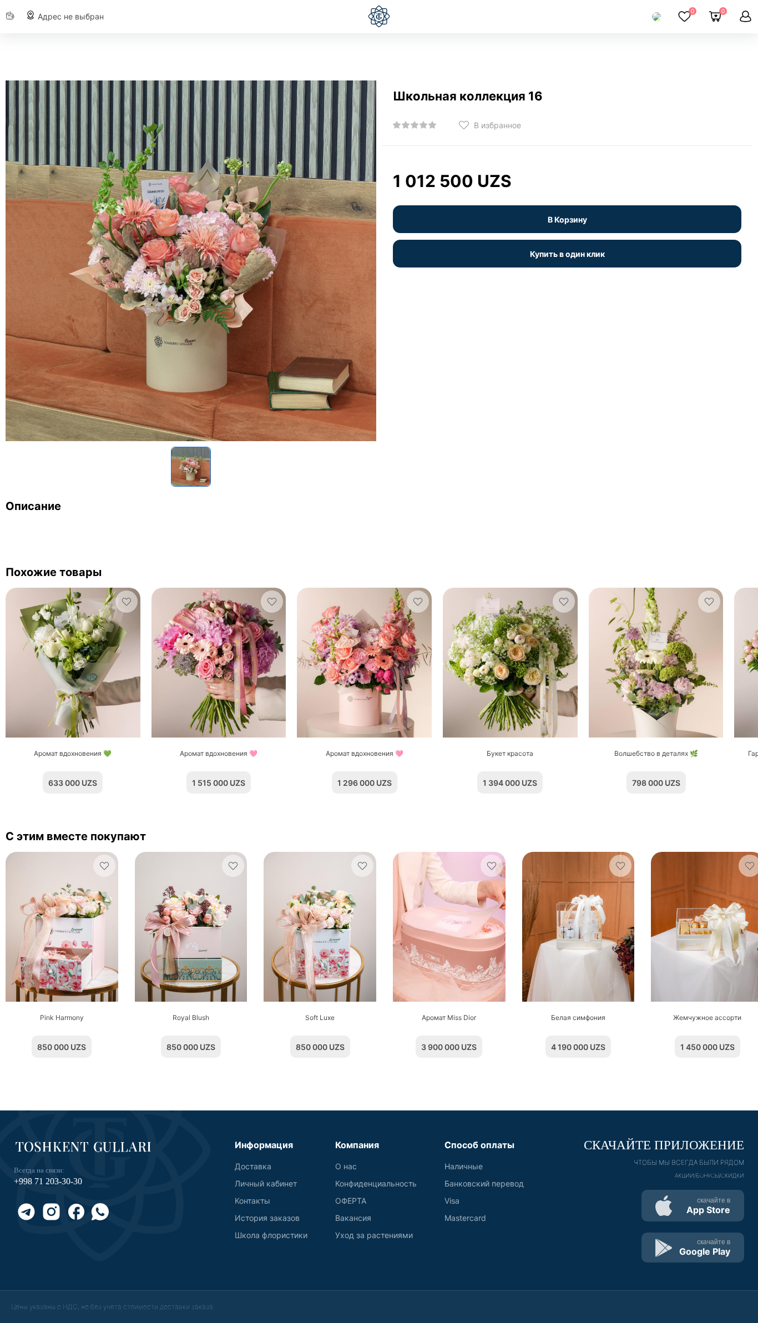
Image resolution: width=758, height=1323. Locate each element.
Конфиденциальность (376, 1183)
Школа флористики (271, 1235)
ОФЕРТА (350, 1200)
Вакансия (353, 1218)
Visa (451, 1200)
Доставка (253, 1166)
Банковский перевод (484, 1183)
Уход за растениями (374, 1235)
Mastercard (465, 1218)
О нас (346, 1166)
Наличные (463, 1166)
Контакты (252, 1200)
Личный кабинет (266, 1183)
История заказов (267, 1218)
